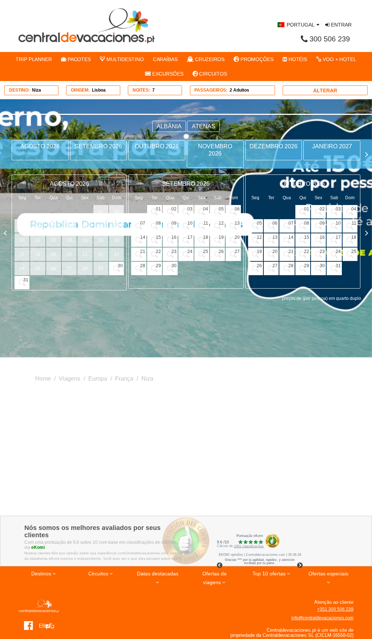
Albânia (169, 126)
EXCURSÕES (167, 74)
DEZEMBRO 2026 (274, 146)
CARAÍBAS (165, 59)
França (124, 378)
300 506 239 (330, 39)
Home (43, 378)
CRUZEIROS (209, 59)
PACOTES (78, 59)
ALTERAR (325, 90)
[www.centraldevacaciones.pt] (87, 25)
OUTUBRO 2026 (157, 146)
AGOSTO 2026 (40, 146)
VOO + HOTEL (338, 59)
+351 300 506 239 (335, 609)
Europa (97, 378)
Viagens (69, 378)
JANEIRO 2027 (332, 146)
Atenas (203, 126)
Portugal (301, 25)
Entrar (340, 25)
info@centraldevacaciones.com (322, 617)
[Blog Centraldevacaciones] (49, 625)
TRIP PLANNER (34, 59)
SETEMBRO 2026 (98, 146)
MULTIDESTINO (124, 59)
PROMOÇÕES (256, 59)
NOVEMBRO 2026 (215, 150)
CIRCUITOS (212, 74)
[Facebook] (29, 625)
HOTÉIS (297, 59)
